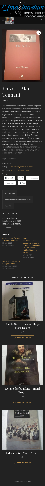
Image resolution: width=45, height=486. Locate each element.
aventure (14, 170)
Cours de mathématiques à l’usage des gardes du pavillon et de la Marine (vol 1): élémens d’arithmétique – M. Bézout (32, 245)
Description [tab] (10, 193)
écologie (21, 170)
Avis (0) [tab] (8, 206)
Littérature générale (18, 167)
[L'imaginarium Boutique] (9, 20)
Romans (30, 167)
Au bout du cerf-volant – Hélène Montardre (11, 239)
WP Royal (28, 481)
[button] (38, 33)
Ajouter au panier (22, 338)
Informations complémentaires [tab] (18, 199)
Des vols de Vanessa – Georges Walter (11, 262)
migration (28, 170)
